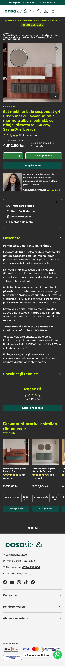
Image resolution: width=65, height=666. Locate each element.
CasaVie (14, 643)
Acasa (6, 33)
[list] (32, 72)
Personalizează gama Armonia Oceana (44, 469)
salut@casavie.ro (17, 554)
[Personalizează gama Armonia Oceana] (45, 452)
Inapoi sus (32, 527)
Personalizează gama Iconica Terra (14, 469)
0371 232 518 (53, 189)
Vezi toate (9, 432)
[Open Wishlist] (32, 11)
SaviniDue (9, 106)
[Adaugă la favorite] (56, 49)
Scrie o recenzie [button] (32, 407)
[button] (53, 11)
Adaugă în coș (43, 155)
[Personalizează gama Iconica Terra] (16, 452)
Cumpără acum (32, 165)
